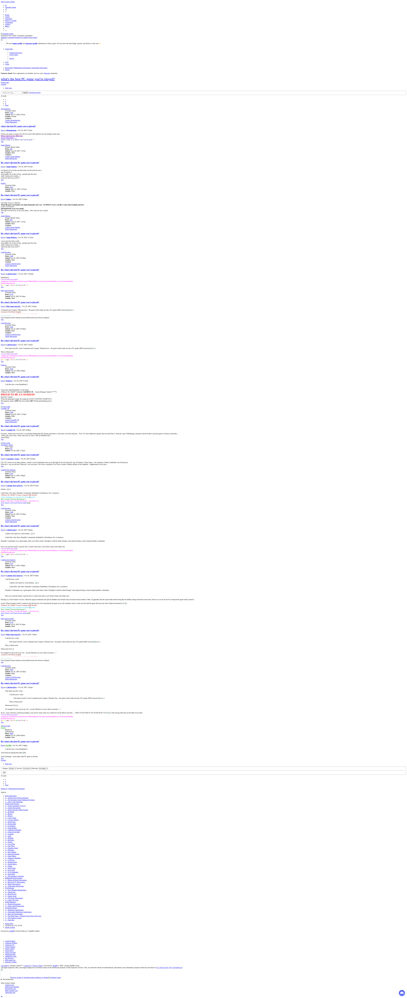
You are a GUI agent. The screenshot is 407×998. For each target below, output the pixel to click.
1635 (11, 474)
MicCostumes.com (11, 991)
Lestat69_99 (5, 408)
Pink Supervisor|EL (7, 291)
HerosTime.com (10, 989)
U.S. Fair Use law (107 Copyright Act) (169, 967)
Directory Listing (11, 962)
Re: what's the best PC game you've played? (20, 163)
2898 (11, 733)
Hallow (3, 183)
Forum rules (5, 82)
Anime (7, 17)
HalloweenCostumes (12, 987)
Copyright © (5, 966)
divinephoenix (5, 109)
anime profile (17, 43)
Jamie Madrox (5, 145)
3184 (11, 113)
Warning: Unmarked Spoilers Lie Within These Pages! (19, 37)
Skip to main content (8, 2)
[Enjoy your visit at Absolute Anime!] (7, 34)
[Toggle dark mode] (6, 30)
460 (11, 149)
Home (7, 15)
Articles (7, 24)
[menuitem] (15, 53)
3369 (11, 256)
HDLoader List (10, 960)
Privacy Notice (38, 966)
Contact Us (27, 966)
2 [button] (5, 101)
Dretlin (3, 728)
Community (9, 22)
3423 (11, 187)
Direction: (35, 768)
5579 (11, 294)
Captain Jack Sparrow (8, 470)
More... (7, 26)
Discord (46, 73)
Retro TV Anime (10, 20)
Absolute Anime (10, 7)
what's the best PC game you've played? (28, 79)
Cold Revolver (6, 252)
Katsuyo (3, 365)
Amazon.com (9, 985)
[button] (6, 105)
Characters (8, 19)
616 (11, 449)
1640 (11, 369)
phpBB (11, 931)
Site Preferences (8, 979)
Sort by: (20, 768)
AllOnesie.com (10, 992)
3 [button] (5, 103)
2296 (11, 412)
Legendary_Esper (7, 445)
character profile (31, 43)
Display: (6, 768)
